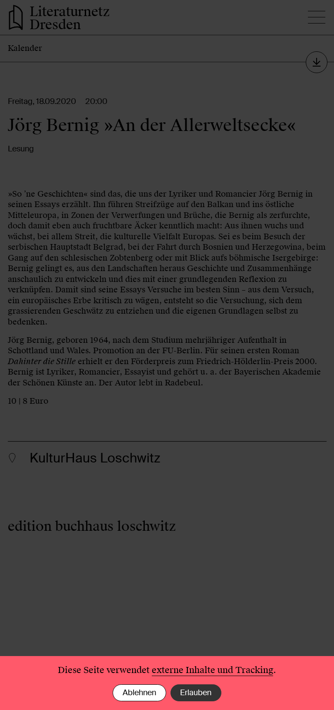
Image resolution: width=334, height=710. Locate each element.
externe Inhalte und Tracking (212, 670)
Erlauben (195, 692)
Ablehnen (139, 692)
